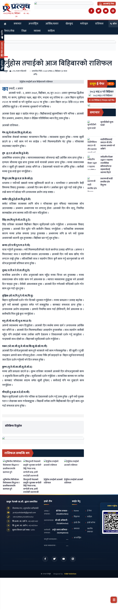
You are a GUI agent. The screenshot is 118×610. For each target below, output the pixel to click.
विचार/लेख (9, 31)
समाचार (17, 24)
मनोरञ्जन (84, 24)
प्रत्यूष (6, 71)
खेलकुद (69, 24)
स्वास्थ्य (37, 31)
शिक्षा (23, 31)
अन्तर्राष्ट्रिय (33, 24)
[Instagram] (113, 11)
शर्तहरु (89, 516)
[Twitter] (98, 11)
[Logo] (16, 7)
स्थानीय (2, 33)
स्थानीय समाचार (90, 530)
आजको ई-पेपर (108, 3)
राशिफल (99, 24)
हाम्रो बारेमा (91, 522)
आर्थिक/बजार (51, 24)
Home (76, 510)
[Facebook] (91, 11)
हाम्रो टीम (77, 522)
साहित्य (51, 31)
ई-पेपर (89, 510)
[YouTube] (106, 11)
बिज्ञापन (77, 516)
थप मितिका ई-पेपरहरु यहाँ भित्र (102, 100)
